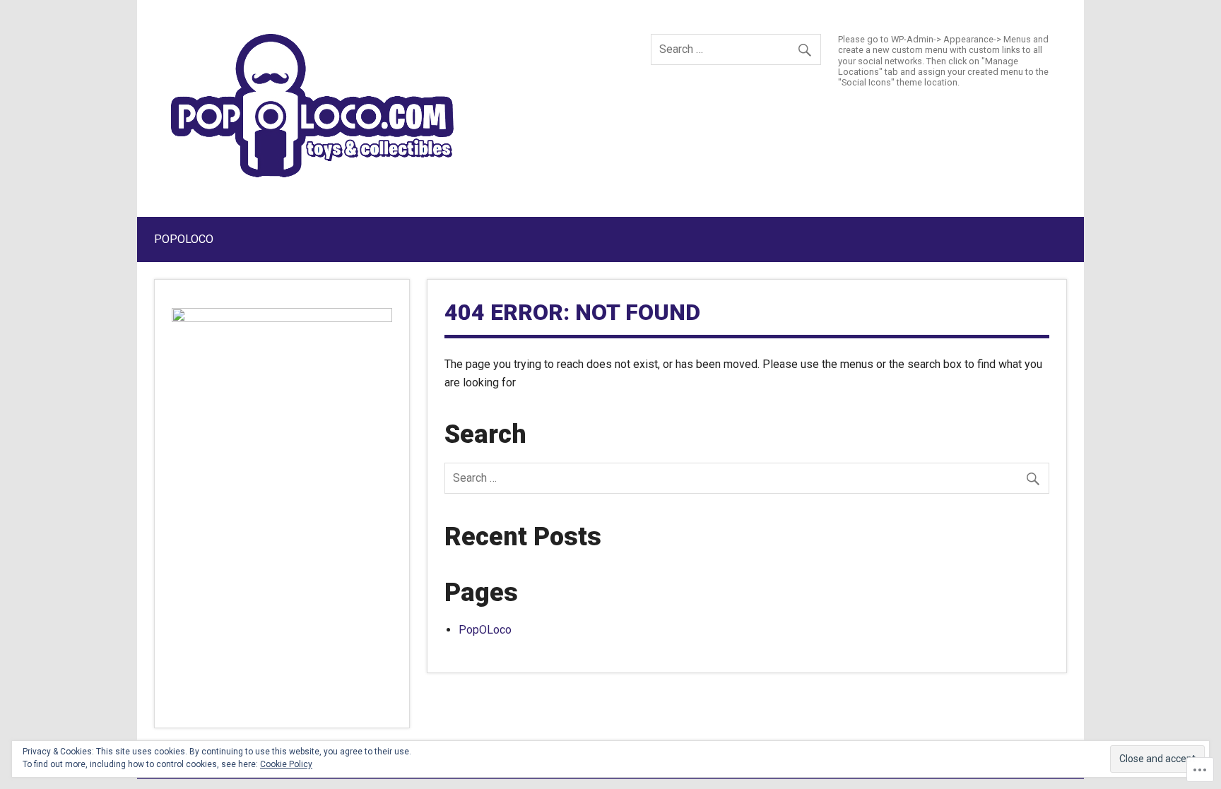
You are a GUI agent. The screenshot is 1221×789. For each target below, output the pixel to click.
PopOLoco (183, 239)
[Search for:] (736, 49)
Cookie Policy (286, 764)
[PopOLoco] (312, 173)
